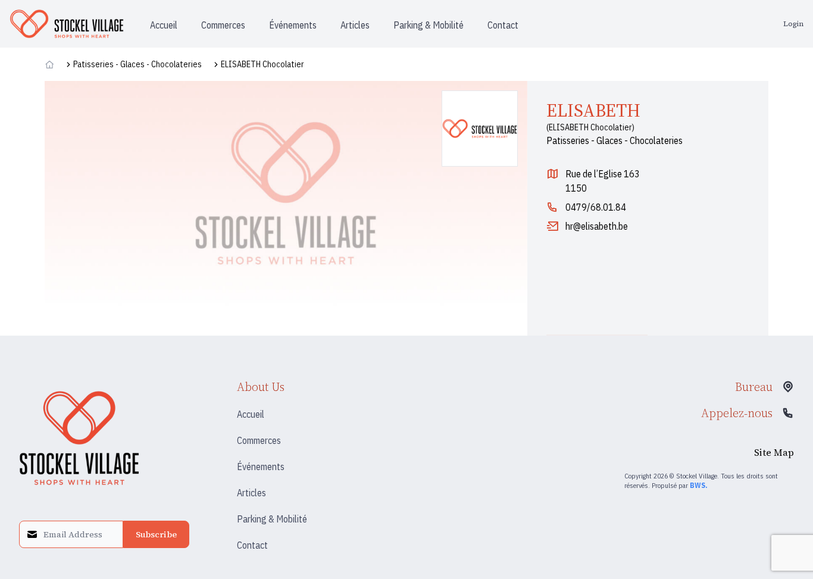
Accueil (250, 414)
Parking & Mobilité (272, 519)
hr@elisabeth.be (596, 226)
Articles (251, 493)
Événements (260, 466)
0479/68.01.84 (595, 207)
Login (793, 24)
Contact (252, 545)
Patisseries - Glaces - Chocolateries (137, 64)
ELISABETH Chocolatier (262, 64)
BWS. (698, 485)
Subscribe (156, 534)
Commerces (259, 440)
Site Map (774, 452)
